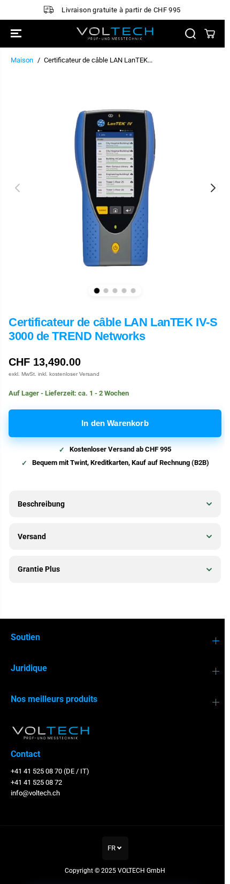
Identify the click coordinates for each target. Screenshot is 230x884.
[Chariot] (209, 33)
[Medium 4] (124, 290)
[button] (17, 34)
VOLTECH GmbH (139, 870)
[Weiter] (213, 188)
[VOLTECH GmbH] (115, 34)
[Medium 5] (133, 290)
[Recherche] (190, 33)
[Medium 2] (106, 290)
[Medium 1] (96, 290)
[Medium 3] (115, 290)
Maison (22, 60)
